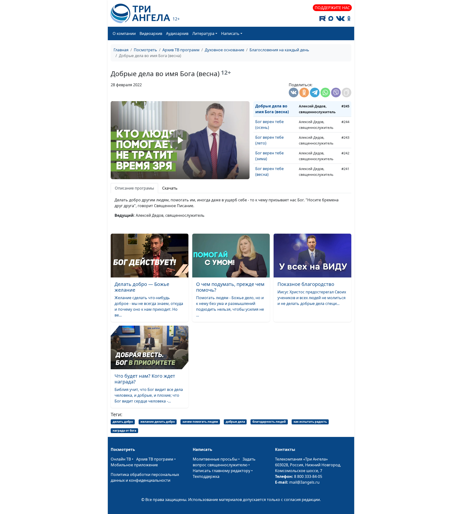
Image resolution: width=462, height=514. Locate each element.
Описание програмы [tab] (134, 188)
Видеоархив (151, 33)
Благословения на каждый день (279, 50)
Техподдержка (206, 476)
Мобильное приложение (134, 465)
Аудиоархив (177, 33)
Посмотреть (145, 50)
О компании (124, 33)
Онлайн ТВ (121, 459)
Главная (121, 50)
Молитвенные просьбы (215, 459)
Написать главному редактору (221, 470)
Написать (230, 33)
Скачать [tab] (170, 188)
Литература (203, 33)
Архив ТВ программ (180, 50)
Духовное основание (224, 50)
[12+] (140, 13)
